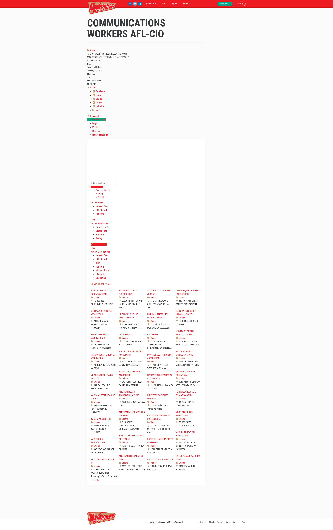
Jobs (164, 3)
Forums (187, 3)
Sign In (240, 4)
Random (100, 213)
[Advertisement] (166, 501)
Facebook (100, 91)
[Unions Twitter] (135, 3)
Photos (96, 127)
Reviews (96, 130)
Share (92, 87)
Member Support (216, 522)
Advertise (203, 522)
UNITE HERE (124, 334)
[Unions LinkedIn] (140, 3)
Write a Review (100, 244)
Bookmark (94, 116)
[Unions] (102, 7)
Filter (93, 219)
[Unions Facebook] (130, 3)
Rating (99, 238)
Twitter (98, 95)
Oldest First (101, 210)
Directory (151, 3)
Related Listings (100, 134)
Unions (93, 50)
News (174, 3)
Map (94, 123)
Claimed (100, 274)
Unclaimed (101, 277)
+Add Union (225, 4)
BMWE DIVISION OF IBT (101, 419)
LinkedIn (99, 106)
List (95, 284)
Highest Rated (102, 270)
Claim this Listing (98, 119)
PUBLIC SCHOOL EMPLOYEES (160, 459)
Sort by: (97, 202)
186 (97, 480)
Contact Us (230, 522)
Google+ (99, 98)
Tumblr (98, 102)
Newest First (102, 206)
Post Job (241, 522)
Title (98, 262)
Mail (97, 110)
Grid (102, 284)
